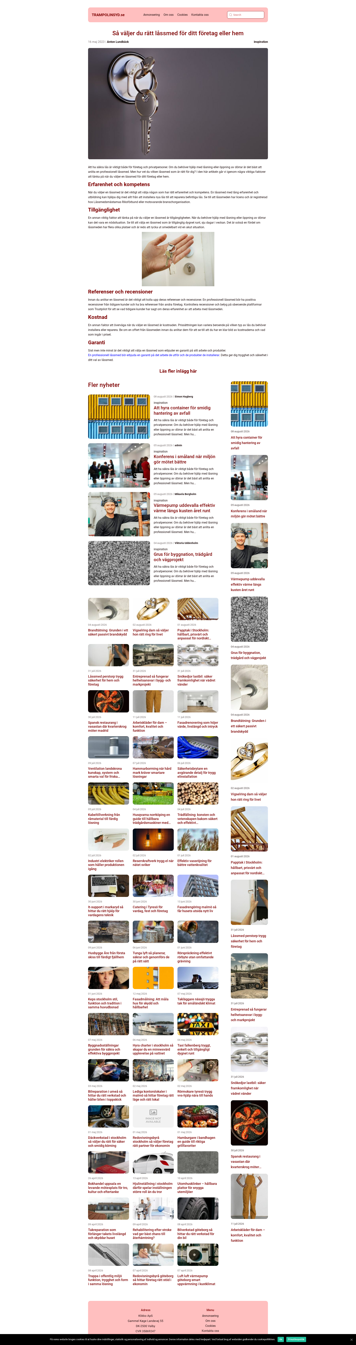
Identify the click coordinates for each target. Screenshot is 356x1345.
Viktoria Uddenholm (186, 543)
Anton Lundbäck (118, 42)
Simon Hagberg (184, 396)
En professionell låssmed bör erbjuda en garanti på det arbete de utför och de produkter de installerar (153, 355)
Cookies (182, 14)
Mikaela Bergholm (185, 494)
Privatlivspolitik (296, 1339)
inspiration (261, 42)
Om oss (169, 14)
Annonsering (151, 14)
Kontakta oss (200, 14)
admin (178, 445)
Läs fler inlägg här (178, 371)
